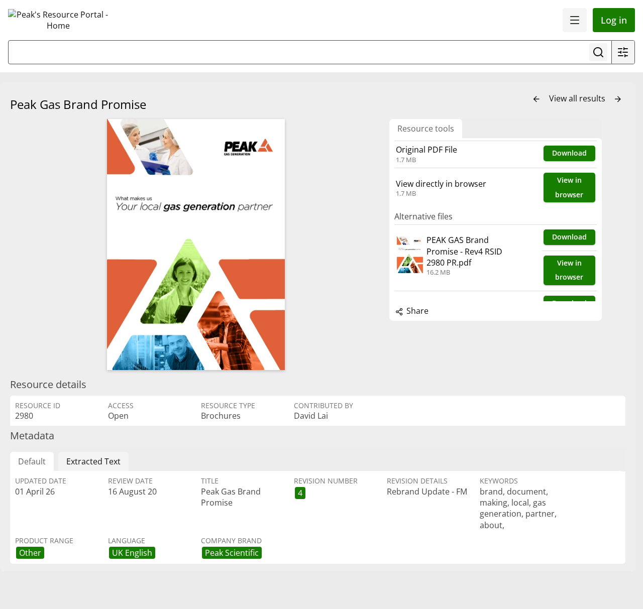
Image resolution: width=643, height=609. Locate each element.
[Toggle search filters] (622, 52)
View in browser (569, 187)
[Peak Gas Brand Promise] (196, 244)
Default (32, 461)
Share (416, 310)
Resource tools (425, 128)
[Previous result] (536, 99)
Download (569, 153)
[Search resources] (598, 52)
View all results (578, 98)
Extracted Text (93, 461)
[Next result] (617, 99)
